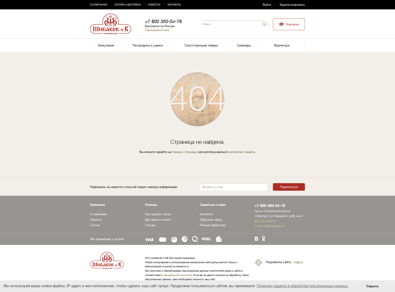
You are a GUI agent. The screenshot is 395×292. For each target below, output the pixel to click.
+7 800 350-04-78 (163, 21)
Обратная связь (211, 219)
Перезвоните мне (157, 30)
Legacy (298, 262)
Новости (154, 4)
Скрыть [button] (372, 286)
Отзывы (150, 225)
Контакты (174, 4)
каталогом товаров (241, 152)
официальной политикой (177, 275)
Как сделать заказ (158, 214)
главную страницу (184, 152)
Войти (267, 4)
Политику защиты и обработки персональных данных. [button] (302, 286)
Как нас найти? (265, 221)
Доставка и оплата (158, 219)
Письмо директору (213, 225)
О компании (98, 4)
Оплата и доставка (128, 4)
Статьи (95, 225)
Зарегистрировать (292, 4)
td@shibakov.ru (275, 226)
